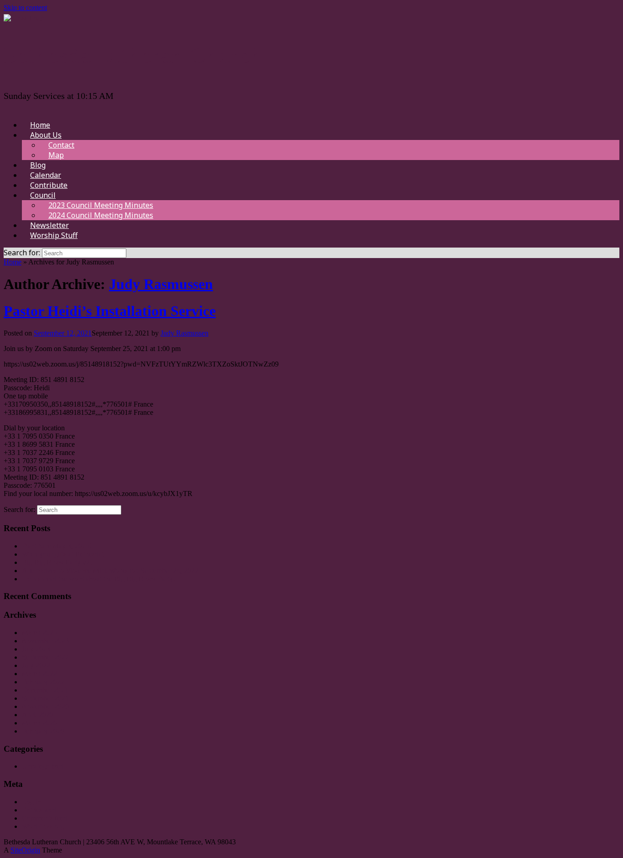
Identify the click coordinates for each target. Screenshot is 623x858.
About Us (46, 135)
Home (40, 125)
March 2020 (39, 723)
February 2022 (43, 682)
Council (43, 195)
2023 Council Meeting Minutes (100, 205)
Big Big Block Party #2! (57, 562)
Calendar (45, 175)
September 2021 (45, 698)
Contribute (48, 185)
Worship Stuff (54, 235)
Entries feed (39, 810)
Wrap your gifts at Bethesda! (63, 554)
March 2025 (39, 632)
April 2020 (37, 714)
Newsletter (49, 225)
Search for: (22, 253)
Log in (31, 802)
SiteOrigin (25, 850)
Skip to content (25, 7)
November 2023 (45, 641)
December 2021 (45, 690)
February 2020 (43, 731)
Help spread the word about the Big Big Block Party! (98, 579)
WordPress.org (43, 826)
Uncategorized (43, 766)
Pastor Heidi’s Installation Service (110, 311)
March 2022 (39, 673)
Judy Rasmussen (161, 284)
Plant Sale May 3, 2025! (57, 546)
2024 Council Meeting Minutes (100, 215)
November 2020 (45, 706)
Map (56, 155)
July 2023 (36, 649)
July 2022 (36, 665)
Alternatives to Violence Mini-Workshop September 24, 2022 (110, 570)
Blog (38, 165)
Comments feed (44, 818)
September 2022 (45, 657)
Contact (61, 145)
